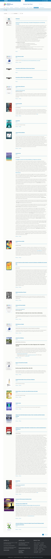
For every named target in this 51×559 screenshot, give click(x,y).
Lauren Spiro (35, 549)
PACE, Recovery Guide (20, 56)
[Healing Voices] (9, 406)
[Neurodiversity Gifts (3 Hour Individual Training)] (9, 78)
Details (17, 51)
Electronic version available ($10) (21, 503)
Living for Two (18, 153)
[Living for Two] (9, 157)
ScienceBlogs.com (39, 250)
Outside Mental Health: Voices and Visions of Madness (25, 379)
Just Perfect (18, 120)
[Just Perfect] (9, 124)
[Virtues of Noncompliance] (9, 135)
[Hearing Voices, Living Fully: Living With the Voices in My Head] (9, 395)
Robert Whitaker (36, 552)
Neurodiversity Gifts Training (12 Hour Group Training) (25, 68)
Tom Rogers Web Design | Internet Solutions (37, 557)
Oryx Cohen (43, 549)
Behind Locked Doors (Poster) (21, 292)
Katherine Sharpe (41, 548)
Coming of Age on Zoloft (20, 241)
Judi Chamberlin (36, 548)
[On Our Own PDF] (9, 107)
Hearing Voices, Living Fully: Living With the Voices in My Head (27, 391)
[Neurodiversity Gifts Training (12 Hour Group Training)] (9, 69)
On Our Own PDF (19, 103)
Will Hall (40, 552)
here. (37, 492)
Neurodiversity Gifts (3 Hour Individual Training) (24, 77)
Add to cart (17, 62)
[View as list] (22, 13)
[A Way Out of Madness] (9, 340)
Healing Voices (18, 403)
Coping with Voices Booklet (20, 305)
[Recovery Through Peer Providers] (9, 366)
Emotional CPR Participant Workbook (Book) (24, 499)
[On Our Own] (9, 484)
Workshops (18, 18)
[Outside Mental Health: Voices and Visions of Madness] (9, 383)
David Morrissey (36, 545)
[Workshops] (9, 22)
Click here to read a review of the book (22, 353)
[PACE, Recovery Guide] (9, 60)
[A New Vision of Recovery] (9, 90)
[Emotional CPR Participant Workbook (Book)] (9, 504)
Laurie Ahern (39, 549)
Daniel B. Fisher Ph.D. (36, 544)
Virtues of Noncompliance (20, 132)
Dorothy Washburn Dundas (42, 545)
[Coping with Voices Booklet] (9, 308)
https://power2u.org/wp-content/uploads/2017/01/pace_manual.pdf (30, 60)
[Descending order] (12, 13)
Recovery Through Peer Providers (21, 362)
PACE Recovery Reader (20, 324)
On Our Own (18, 480)
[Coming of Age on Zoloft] (9, 245)
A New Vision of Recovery (20, 86)
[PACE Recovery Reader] (9, 327)
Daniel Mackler (42, 544)
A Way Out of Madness (20, 337)
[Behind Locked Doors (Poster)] (9, 295)
